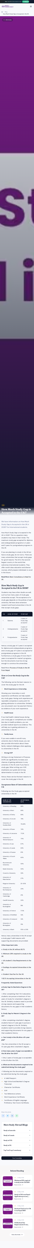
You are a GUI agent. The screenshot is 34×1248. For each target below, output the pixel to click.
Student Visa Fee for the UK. (13, 974)
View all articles (16, 1234)
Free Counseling (17, 1158)
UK (3, 505)
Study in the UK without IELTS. (14, 949)
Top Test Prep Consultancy (12, 1150)
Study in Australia (9, 1130)
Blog (6, 12)
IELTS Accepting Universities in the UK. (17, 978)
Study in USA (8, 1140)
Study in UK (7, 1145)
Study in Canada (9, 1135)
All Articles (9, 20)
